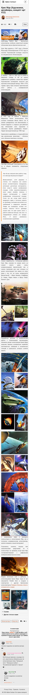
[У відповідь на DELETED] (22, 653)
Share (25, 24)
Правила (15, 689)
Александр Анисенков (12, 17)
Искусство (15, 621)
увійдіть (12, 632)
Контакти (22, 689)
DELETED (9, 642)
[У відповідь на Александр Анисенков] (15, 672)
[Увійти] (25, 1)
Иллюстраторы (6, 621)
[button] (14, 611)
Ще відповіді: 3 (8, 682)
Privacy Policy (8, 689)
